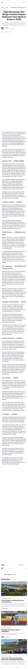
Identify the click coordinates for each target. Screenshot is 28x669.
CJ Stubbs (19, 149)
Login (5, 574)
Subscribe (9, 574)
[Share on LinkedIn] (10, 32)
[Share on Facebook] (2, 32)
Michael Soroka (18, 208)
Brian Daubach (8, 358)
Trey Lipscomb (11, 149)
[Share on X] (5, 32)
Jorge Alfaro (11, 453)
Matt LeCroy (9, 209)
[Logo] (2, 2)
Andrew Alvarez (10, 439)
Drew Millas (10, 421)
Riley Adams (5, 453)
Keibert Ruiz (21, 451)
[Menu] (26, 2)
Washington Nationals (7, 136)
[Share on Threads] (8, 32)
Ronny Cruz (5, 208)
